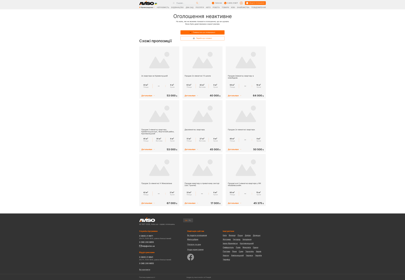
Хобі (233, 7)
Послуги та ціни (194, 244)
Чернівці (226, 259)
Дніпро (248, 235)
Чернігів (258, 255)
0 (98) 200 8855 (146, 263)
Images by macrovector (195, 277)
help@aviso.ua (148, 246)
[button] (202, 32)
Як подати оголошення (197, 235)
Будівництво (177, 7)
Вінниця (232, 235)
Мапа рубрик (192, 239)
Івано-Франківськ (230, 243)
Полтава (226, 251)
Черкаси (249, 255)
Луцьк (240, 235)
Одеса (255, 247)
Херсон (226, 255)
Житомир (227, 239)
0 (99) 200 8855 (146, 242)
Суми (241, 251)
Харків (258, 251)
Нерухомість (163, 7)
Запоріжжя (246, 239)
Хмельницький (237, 255)
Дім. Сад (189, 7)
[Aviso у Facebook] (201, 256)
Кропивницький (247, 243)
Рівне (234, 251)
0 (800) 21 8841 (146, 257)
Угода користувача (195, 249)
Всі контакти (144, 269)
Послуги (200, 7)
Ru (190, 220)
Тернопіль (249, 251)
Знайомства (243, 7)
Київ (225, 235)
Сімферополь (228, 247)
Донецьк (256, 235)
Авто (208, 7)
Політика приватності (147, 277)
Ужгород (236, 239)
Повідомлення (258, 7)
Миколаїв (247, 247)
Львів (238, 247)
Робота (216, 7)
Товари (225, 7)
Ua (186, 220)
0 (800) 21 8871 (232, 3)
